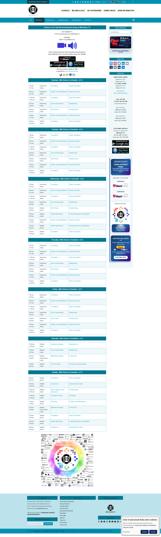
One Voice (54, 401)
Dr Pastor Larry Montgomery (77, 401)
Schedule (65, 10)
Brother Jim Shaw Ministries (59, 91)
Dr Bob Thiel (72, 356)
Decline (144, 532)
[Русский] (118, 2)
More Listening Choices (120, 93)
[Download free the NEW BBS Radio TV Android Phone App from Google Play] (58, 64)
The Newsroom (50, 20)
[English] (108, 2)
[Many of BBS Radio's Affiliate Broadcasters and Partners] (67, 460)
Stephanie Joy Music (57, 344)
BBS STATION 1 (120, 107)
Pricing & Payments (65, 504)
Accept (153, 532)
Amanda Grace (73, 109)
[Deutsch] (113, 2)
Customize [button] (126, 532)
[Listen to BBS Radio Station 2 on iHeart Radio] (67, 58)
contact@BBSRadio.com (41, 508)
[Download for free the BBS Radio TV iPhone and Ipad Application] (120, 150)
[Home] (33, 10)
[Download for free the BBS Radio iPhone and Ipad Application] (76, 64)
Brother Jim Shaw (74, 91)
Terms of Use (63, 525)
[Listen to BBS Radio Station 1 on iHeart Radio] (121, 185)
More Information (126, 10)
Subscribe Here (120, 257)
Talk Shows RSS (76, 20)
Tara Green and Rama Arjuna (77, 364)
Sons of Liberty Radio (57, 103)
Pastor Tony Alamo (75, 86)
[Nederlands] (109, 2)
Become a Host (78, 10)
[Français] (111, 2)
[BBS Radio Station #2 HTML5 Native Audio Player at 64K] (72, 45)
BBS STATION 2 (120, 116)
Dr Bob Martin (85, 214)
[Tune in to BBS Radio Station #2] (60, 75)
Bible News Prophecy (57, 356)
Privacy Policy (63, 522)
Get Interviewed (94, 10)
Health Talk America (57, 214)
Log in (104, 2)
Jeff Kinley (72, 395)
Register (98, 2)
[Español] (119, 2)
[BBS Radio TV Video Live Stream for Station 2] (61, 45)
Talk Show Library (64, 506)
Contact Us (63, 520)
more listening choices (71, 71)
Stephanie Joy (73, 344)
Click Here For (120, 91)
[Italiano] (114, 2)
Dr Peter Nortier (73, 389)
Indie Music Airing (63, 20)
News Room (63, 513)
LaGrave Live (55, 384)
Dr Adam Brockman (75, 214)
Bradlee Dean (73, 103)
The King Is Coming (56, 395)
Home (30, 20)
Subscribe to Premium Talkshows (38, 2)
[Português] (116, 2)
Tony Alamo (54, 86)
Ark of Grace (54, 109)
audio (123, 79)
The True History (56, 364)
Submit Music (110, 10)
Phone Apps (63, 515)
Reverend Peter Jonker (76, 384)
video (123, 86)
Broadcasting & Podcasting (67, 501)
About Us (62, 518)
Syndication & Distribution (66, 511)
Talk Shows (38, 20)
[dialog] (140, 526)
